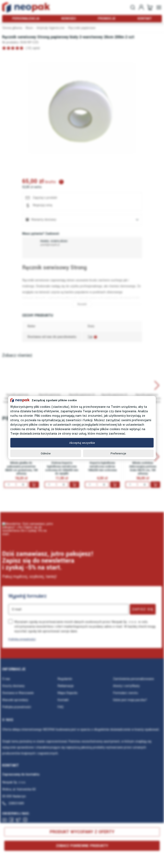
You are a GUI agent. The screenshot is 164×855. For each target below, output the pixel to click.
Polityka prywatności (22, 639)
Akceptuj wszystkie (82, 443)
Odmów (46, 453)
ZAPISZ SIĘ (143, 609)
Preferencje (118, 453)
